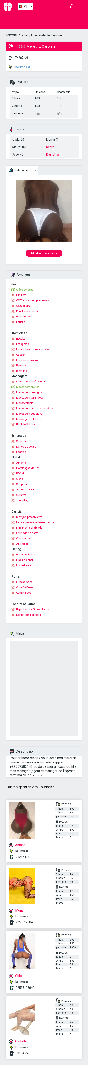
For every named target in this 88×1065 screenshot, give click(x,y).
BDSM (20, 473)
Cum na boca (24, 582)
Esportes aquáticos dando (32, 609)
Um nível (21, 295)
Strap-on (21, 484)
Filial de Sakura (25, 424)
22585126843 (25, 922)
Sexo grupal (23, 305)
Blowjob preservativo (29, 517)
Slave (19, 478)
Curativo (21, 494)
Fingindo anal (24, 559)
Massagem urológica (29, 392)
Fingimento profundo (29, 527)
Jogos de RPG (25, 489)
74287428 (22, 58)
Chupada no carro (27, 533)
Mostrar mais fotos (44, 253)
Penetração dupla (27, 311)
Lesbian (21, 452)
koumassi (22, 67)
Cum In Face (23, 592)
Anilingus (22, 543)
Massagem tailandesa (30, 397)
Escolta (20, 338)
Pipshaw (21, 365)
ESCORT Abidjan (17, 35)
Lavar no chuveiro (27, 360)
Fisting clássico (26, 554)
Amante (21, 462)
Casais (20, 354)
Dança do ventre (26, 446)
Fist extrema (23, 565)
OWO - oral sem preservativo (33, 300)
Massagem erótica (27, 386)
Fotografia (22, 344)
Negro (50, 147)
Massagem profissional (30, 381)
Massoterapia (24, 403)
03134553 (22, 1053)
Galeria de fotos (25, 170)
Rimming (21, 370)
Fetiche (20, 321)
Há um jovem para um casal (33, 349)
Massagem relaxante (29, 419)
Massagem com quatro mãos (34, 408)
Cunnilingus (23, 538)
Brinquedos (23, 316)
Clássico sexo (25, 289)
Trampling (22, 500)
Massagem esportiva (29, 413)
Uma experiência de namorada (35, 522)
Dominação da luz (27, 468)
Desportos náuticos (28, 614)
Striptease (22, 441)
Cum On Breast (25, 587)
